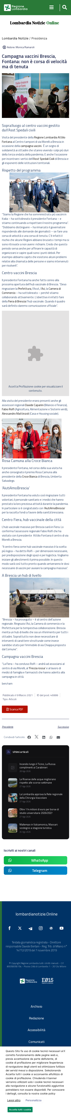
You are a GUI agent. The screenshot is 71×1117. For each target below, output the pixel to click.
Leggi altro (13, 1100)
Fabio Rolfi (8, 409)
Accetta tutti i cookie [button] (20, 1109)
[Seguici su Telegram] (31, 928)
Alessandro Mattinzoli (15, 413)
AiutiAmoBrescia (54, 508)
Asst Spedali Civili (43, 159)
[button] (64, 7)
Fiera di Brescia (17, 301)
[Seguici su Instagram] (41, 928)
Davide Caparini (34, 405)
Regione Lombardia (45, 137)
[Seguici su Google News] (52, 928)
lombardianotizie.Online (37, 914)
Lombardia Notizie (27, 23)
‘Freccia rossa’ (37, 668)
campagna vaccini (31, 146)
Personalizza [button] (33, 1100)
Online (52, 23)
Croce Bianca (29, 476)
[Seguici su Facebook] (10, 928)
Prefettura (24, 288)
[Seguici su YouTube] (62, 928)
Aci (43, 288)
